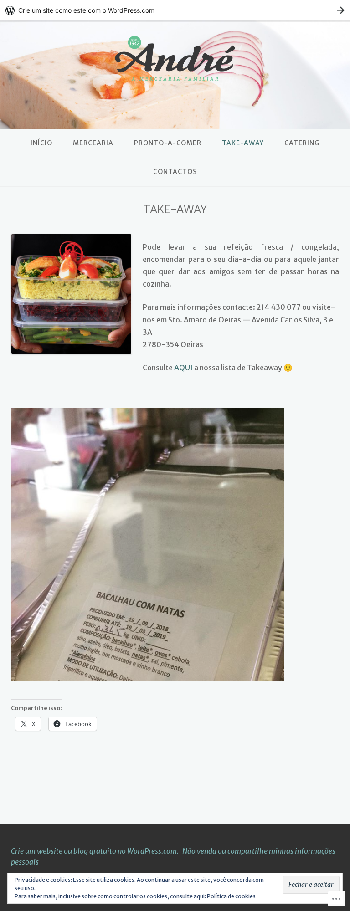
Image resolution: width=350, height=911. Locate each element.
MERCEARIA (93, 143)
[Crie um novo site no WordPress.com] (175, 10)
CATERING (301, 143)
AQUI (183, 367)
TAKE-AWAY (243, 143)
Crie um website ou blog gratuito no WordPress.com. (95, 850)
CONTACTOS (175, 172)
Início (41, 143)
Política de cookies (231, 896)
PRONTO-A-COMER (167, 143)
